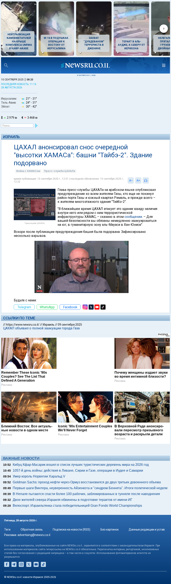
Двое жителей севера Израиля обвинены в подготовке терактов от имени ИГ (72, 499)
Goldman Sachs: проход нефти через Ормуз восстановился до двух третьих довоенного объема (87, 482)
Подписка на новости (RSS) (71, 529)
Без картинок (110, 529)
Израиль (11, 137)
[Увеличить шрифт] (138, 180)
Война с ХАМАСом (28, 171)
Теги (7, 529)
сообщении (133, 217)
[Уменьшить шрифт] (131, 180)
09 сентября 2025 (70, 324)
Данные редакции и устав (147, 529)
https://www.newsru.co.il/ (22, 324)
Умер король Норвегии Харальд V (39, 476)
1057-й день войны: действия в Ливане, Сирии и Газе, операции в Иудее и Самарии (78, 470)
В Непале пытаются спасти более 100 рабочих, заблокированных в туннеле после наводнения (86, 494)
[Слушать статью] (150, 180)
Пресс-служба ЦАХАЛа (59, 171)
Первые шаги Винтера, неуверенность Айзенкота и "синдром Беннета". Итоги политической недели (90, 488)
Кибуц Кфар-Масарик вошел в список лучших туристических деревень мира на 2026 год (81, 464)
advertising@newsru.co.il (34, 535)
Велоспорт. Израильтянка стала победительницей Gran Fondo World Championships (77, 505)
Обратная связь (32, 529)
